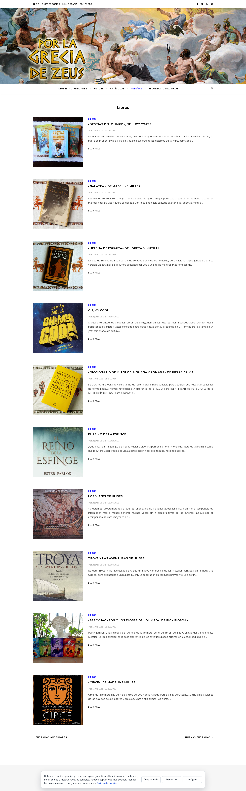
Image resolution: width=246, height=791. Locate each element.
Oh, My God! (98, 310)
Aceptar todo (151, 779)
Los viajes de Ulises (105, 496)
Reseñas (136, 88)
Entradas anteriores (51, 737)
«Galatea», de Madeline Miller (114, 186)
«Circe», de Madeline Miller (112, 682)
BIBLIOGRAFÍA (69, 4)
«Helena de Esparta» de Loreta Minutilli (123, 248)
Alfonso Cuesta (99, 316)
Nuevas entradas (198, 737)
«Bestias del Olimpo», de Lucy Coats (119, 124)
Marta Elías (98, 130)
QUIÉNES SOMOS (51, 4)
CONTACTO (86, 4)
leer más (94, 148)
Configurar (192, 779)
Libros (92, 119)
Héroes (99, 88)
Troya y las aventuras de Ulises (116, 558)
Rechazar (171, 779)
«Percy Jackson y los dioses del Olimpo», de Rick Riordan (138, 620)
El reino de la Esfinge (107, 434)
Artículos (117, 88)
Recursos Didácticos (163, 88)
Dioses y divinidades (72, 88)
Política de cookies (107, 783)
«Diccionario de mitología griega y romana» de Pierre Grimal (141, 372)
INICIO (36, 4)
